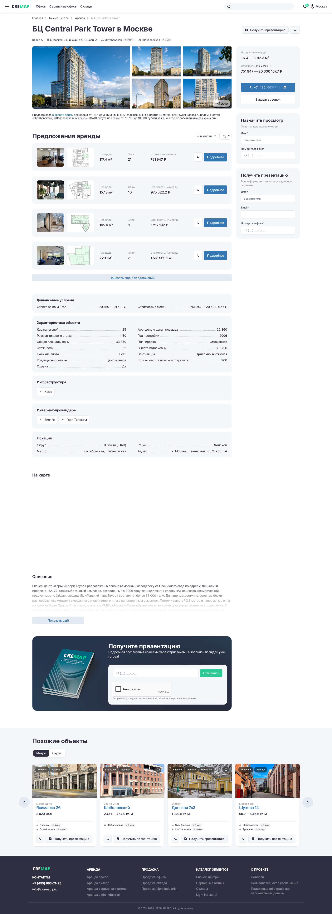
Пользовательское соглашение (274, 883)
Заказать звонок (268, 99)
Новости (257, 877)
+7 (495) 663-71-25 (46, 883)
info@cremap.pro (44, 889)
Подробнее (215, 157)
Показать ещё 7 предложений (132, 278)
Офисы (41, 6)
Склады (86, 6)
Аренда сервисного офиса (107, 889)
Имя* (244, 133)
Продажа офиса (154, 877)
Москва (321, 6)
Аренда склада (98, 883)
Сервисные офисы (63, 6)
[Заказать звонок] (40, 839)
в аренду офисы (62, 114)
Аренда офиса (97, 877)
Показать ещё (58, 620)
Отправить (211, 673)
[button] (24, 802)
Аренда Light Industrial (103, 895)
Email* (245, 207)
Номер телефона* (252, 149)
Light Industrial (206, 895)
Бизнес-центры (207, 877)
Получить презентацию (267, 30)
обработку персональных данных (177, 698)
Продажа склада (154, 883)
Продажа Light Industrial (159, 889)
